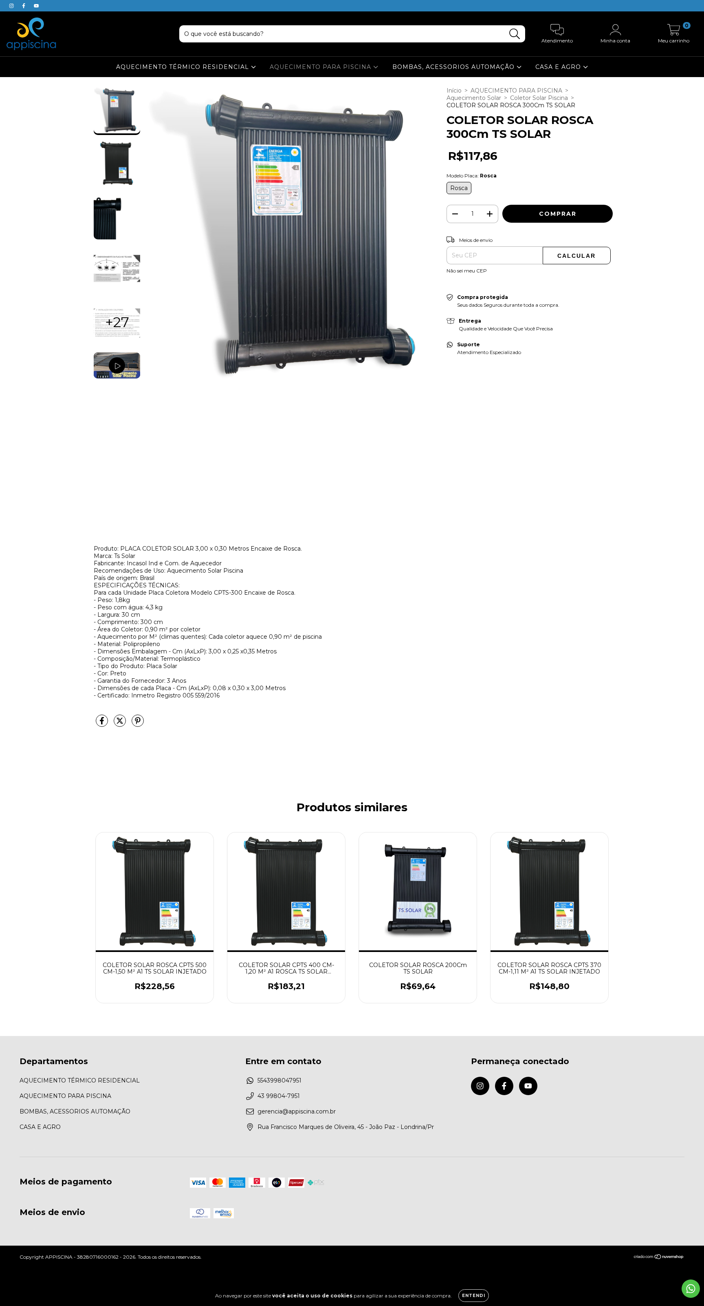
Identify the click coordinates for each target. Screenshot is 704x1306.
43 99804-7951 (278, 1096)
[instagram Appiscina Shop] (12, 5)
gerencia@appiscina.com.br (296, 1111)
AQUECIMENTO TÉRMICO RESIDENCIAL (183, 67)
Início (454, 90)
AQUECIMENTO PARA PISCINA (321, 67)
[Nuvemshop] (659, 1258)
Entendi (473, 1295)
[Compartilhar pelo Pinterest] (138, 724)
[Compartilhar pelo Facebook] (103, 724)
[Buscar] (514, 34)
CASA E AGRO (559, 67)
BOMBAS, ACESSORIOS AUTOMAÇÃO (454, 67)
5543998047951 (279, 1080)
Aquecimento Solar (474, 98)
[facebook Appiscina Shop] (24, 5)
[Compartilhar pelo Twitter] (121, 724)
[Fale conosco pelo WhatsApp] (691, 1288)
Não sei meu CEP (467, 271)
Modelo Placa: (472, 176)
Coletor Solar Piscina (539, 98)
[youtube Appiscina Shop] (36, 5)
